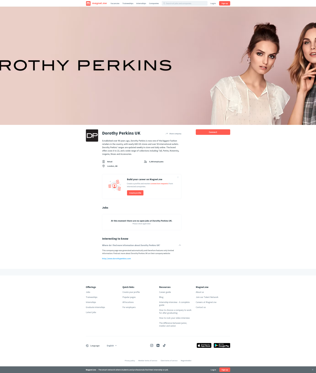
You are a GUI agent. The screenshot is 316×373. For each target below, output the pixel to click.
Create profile (135, 193)
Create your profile (131, 292)
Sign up (224, 3)
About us (200, 292)
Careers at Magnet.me (206, 302)
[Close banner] (178, 177)
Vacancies (115, 3)
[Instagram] (151, 345)
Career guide (165, 292)
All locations (128, 302)
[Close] (312, 369)
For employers (129, 307)
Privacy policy (130, 360)
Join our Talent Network (207, 297)
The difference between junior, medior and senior (173, 324)
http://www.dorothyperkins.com (116, 258)
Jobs (88, 292)
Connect (213, 132)
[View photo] (158, 66)
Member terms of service (147, 360)
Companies (154, 3)
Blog (161, 297)
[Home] (96, 3)
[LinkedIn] (158, 345)
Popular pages (129, 297)
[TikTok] (164, 345)
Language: (95, 345)
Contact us (201, 307)
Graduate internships (95, 307)
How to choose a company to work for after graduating (175, 311)
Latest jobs (91, 312)
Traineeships (127, 3)
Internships (141, 3)
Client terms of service (169, 360)
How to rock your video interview (174, 317)
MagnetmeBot (186, 360)
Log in (213, 3)
